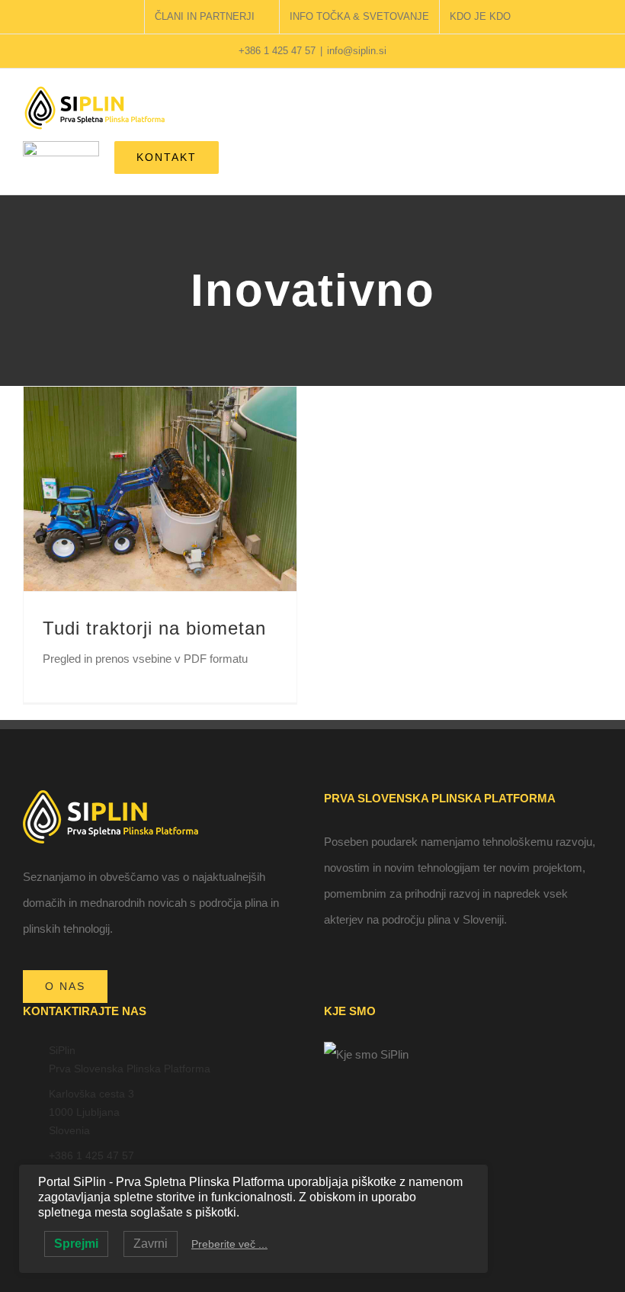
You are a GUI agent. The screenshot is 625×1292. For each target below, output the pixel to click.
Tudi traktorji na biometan (154, 628)
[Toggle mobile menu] (596, 111)
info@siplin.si (356, 50)
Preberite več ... (229, 1244)
